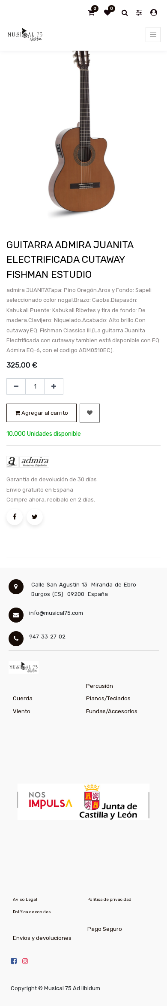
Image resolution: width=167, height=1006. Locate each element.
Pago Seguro (104, 929)
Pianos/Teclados (108, 698)
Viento (21, 711)
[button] (90, 413)
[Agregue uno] (53, 386)
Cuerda (23, 698)
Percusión (99, 686)
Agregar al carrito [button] (44, 413)
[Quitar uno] (16, 386)
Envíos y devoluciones (42, 938)
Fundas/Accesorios (111, 711)
